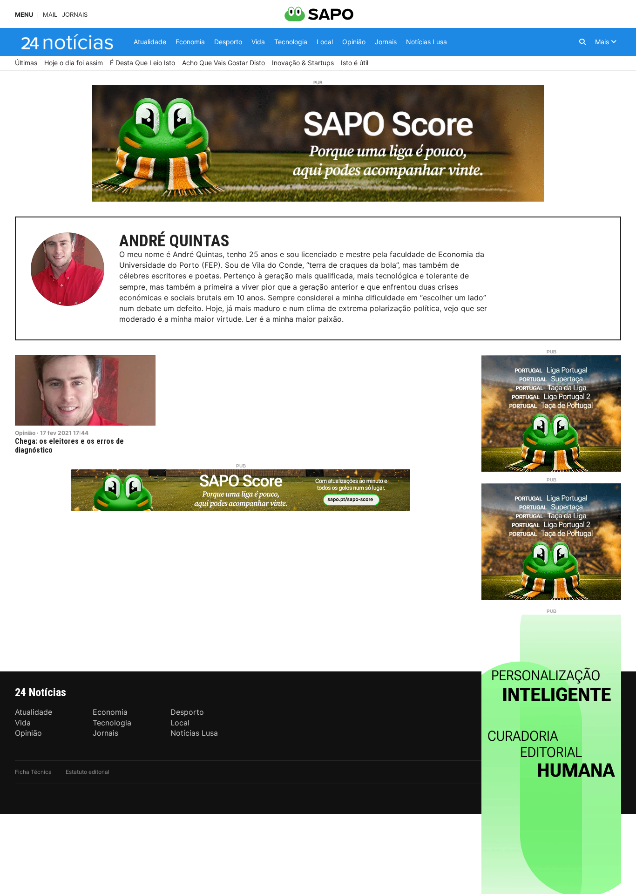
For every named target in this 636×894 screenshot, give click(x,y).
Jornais (75, 15)
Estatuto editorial (87, 771)
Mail (50, 15)
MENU (24, 15)
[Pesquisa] (582, 42)
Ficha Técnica (33, 771)
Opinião (25, 432)
